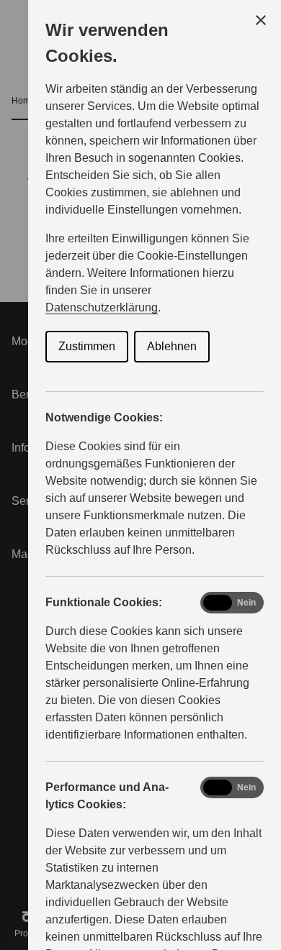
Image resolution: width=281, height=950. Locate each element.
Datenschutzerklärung (101, 307)
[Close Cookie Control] (260, 20)
